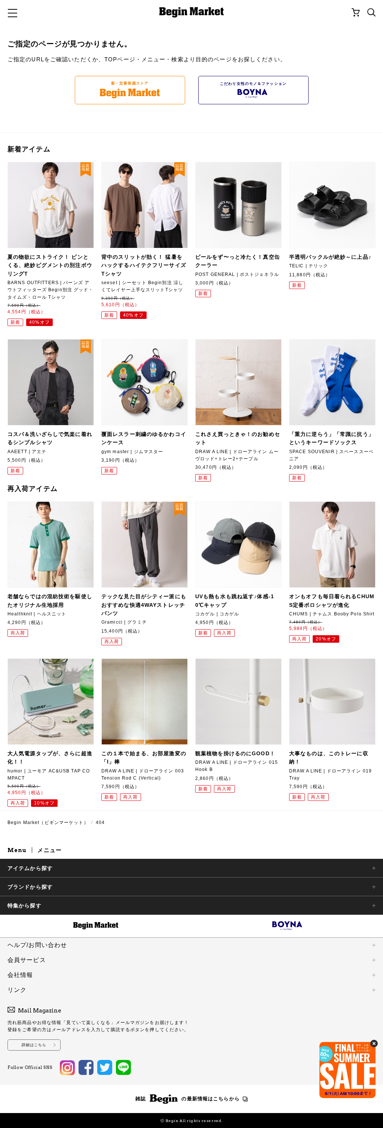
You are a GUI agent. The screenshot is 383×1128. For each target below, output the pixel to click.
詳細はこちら (34, 1045)
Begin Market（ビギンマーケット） (48, 822)
